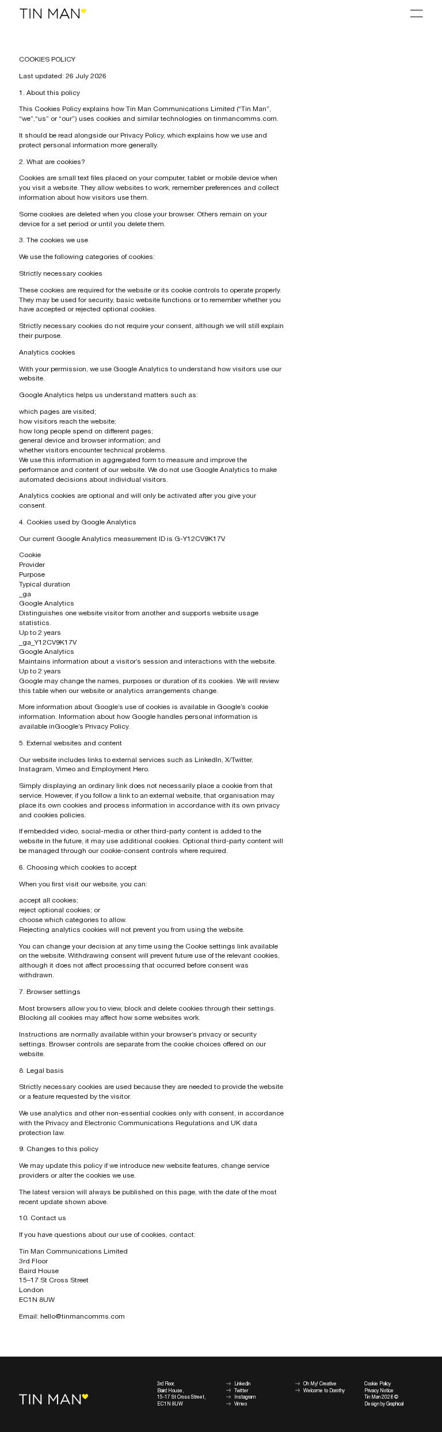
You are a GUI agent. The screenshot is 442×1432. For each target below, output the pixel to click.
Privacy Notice (379, 1391)
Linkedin (242, 1384)
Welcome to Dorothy (324, 1391)
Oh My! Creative (320, 1384)
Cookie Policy (377, 1384)
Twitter (241, 1391)
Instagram (245, 1397)
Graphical (394, 1404)
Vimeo (240, 1404)
